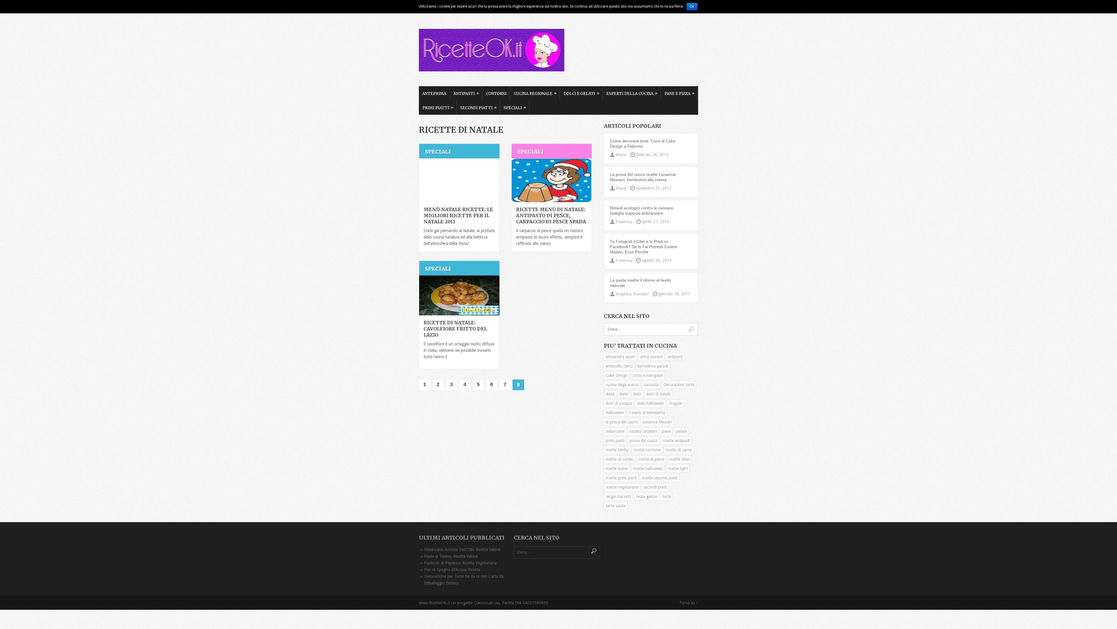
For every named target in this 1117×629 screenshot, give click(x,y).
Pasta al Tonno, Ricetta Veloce (451, 556)
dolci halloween (650, 403)
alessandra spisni (620, 356)
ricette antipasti (676, 440)
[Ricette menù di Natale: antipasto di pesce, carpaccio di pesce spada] (552, 180)
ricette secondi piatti (659, 478)
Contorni (496, 93)
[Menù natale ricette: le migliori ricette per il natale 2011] (459, 180)
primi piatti (615, 440)
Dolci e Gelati (581, 93)
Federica (624, 221)
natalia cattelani (643, 431)
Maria (621, 154)
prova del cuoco (643, 440)
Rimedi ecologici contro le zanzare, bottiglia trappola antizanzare (642, 210)
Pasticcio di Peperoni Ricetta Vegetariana (460, 563)
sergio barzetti (618, 496)
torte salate (616, 505)
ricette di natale (619, 459)
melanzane (615, 431)
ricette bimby (617, 450)
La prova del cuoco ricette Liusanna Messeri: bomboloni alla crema (643, 177)
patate (681, 431)
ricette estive (617, 468)
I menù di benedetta (647, 412)
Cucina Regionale (535, 93)
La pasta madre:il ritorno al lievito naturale (640, 283)
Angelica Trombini (632, 293)
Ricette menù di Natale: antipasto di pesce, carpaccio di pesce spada (551, 215)
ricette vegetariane (622, 487)
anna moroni (651, 356)
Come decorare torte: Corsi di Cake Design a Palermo (642, 144)
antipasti (675, 356)
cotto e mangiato (648, 375)
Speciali (515, 107)
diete (623, 394)
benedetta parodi (653, 366)
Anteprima (434, 93)
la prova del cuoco (622, 422)
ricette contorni (647, 450)
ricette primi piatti (621, 478)
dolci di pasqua (619, 403)
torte (666, 496)
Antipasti (466, 93)
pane (666, 431)
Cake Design (617, 375)
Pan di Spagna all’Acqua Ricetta (452, 569)
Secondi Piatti (478, 107)
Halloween (615, 412)
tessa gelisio (646, 496)
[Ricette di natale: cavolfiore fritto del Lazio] (459, 295)
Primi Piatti (437, 107)
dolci (637, 394)
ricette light (678, 468)
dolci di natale (658, 394)
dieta (610, 394)
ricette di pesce (651, 459)
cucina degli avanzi (622, 384)
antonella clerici (619, 366)
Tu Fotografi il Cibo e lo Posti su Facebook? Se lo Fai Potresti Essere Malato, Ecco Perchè (643, 246)
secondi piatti (655, 487)
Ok (692, 7)
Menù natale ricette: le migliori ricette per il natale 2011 (458, 215)
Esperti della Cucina (631, 93)
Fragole (675, 403)
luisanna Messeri (657, 422)
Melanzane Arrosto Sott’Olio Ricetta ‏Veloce (462, 549)
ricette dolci (679, 459)
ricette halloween (648, 468)
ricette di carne (679, 450)
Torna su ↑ (688, 602)
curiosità (651, 384)
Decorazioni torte (679, 384)
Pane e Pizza (679, 93)
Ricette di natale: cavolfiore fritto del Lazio (455, 329)
